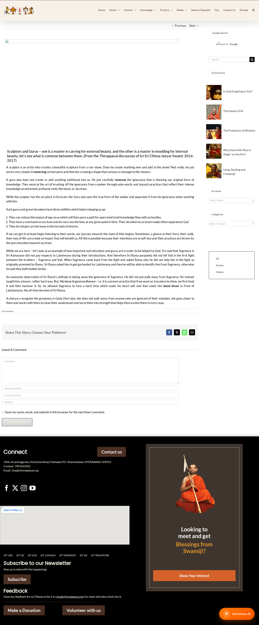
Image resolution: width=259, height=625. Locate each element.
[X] (177, 332)
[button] (253, 10)
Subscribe (17, 579)
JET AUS (32, 555)
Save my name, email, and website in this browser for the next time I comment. (55, 412)
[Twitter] (15, 488)
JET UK (20, 555)
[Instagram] (24, 488)
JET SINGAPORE (100, 555)
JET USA (8, 555)
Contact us (111, 451)
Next (192, 26)
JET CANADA (48, 555)
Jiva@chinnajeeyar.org (69, 596)
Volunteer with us (84, 610)
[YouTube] (32, 488)
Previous (180, 26)
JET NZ (83, 555)
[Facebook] (169, 332)
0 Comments (7, 311)
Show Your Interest (194, 576)
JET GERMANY (67, 555)
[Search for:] (229, 59)
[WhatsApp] (184, 332)
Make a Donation (24, 610)
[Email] (192, 332)
